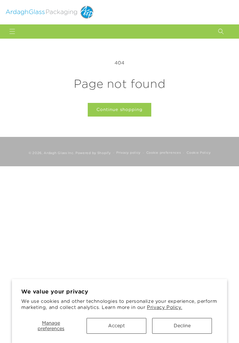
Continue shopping (119, 109)
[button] (12, 31)
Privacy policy (128, 153)
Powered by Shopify (93, 153)
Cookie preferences (163, 153)
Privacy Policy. (164, 307)
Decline (182, 325)
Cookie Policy (198, 153)
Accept (116, 325)
